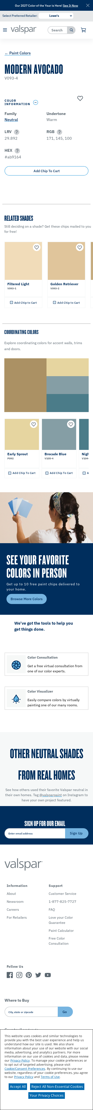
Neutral (11, 119)
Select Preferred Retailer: (19, 16)
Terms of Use (50, 1077)
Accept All (18, 1086)
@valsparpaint (50, 795)
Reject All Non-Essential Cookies (57, 1086)
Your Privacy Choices (47, 1095)
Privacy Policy (20, 1060)
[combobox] (58, 30)
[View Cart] (83, 30)
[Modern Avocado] (79, 98)
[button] (5, 30)
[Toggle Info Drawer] (60, 102)
